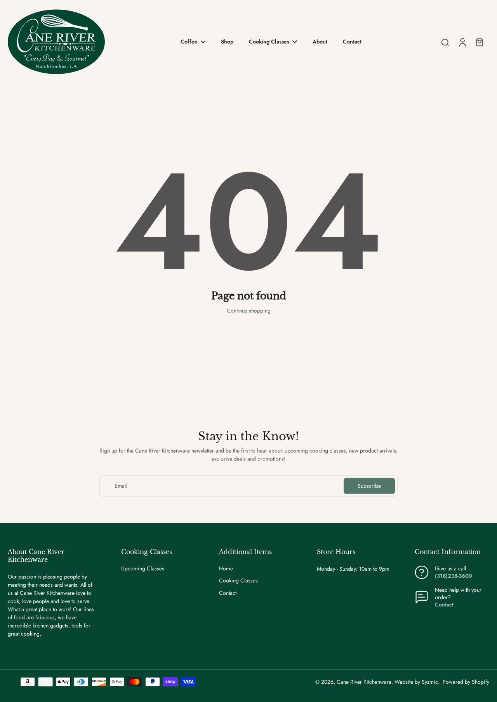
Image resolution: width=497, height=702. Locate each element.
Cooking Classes (238, 580)
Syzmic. (431, 682)
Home (226, 568)
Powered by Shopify (466, 682)
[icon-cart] (479, 42)
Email (121, 486)
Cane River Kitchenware (364, 682)
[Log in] (462, 41)
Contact (227, 593)
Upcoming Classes (142, 568)
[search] (445, 42)
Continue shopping (249, 311)
